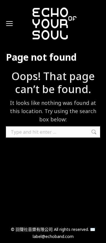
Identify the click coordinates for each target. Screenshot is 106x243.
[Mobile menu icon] (9, 23)
